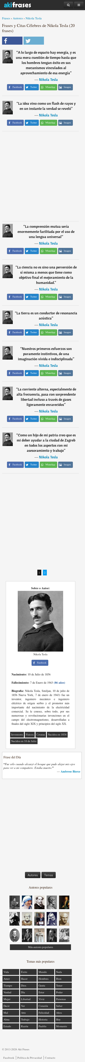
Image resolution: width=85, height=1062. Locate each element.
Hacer (24, 979)
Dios (23, 985)
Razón (24, 1026)
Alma (6, 1019)
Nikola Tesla (34, 18)
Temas (48, 875)
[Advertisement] (42, 176)
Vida (6, 972)
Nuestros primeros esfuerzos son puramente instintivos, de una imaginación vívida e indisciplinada (45, 353)
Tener (59, 985)
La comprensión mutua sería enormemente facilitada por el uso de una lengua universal (46, 231)
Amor (7, 979)
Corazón (43, 1006)
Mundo (43, 972)
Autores (18, 18)
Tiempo (8, 985)
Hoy (58, 1019)
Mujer (7, 999)
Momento (61, 1026)
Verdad (7, 992)
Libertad (26, 999)
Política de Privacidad (29, 1058)
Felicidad (44, 1012)
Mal (6, 1012)
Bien (58, 979)
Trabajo (25, 1019)
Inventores (17, 734)
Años (59, 1012)
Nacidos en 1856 (57, 734)
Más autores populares (40, 947)
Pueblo (42, 1026)
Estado (7, 1026)
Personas (61, 999)
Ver (23, 1006)
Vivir (41, 999)
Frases (6, 18)
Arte (23, 1012)
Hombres (43, 979)
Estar (41, 992)
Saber (59, 1006)
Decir (6, 1006)
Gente (42, 985)
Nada (59, 972)
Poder (59, 992)
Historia (43, 1019)
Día (23, 992)
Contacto (50, 1058)
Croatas (41, 734)
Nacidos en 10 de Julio (24, 741)
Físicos (30, 734)
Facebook (8, 1058)
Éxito (24, 972)
